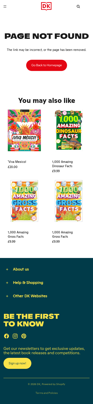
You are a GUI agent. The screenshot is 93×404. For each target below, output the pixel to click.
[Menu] (5, 6)
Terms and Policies (46, 393)
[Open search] (78, 6)
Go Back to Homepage (46, 65)
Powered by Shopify (53, 384)
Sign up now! (17, 363)
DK (38, 384)
